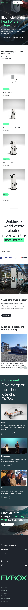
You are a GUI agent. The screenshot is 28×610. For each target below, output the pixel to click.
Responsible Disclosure (6, 595)
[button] (25, 367)
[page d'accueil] (5, 2)
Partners (4, 549)
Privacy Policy (4, 585)
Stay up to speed (6, 465)
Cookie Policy (4, 587)
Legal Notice (4, 590)
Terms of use (4, 593)
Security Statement (5, 598)
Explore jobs (5, 497)
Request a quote (17, 2)
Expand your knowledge (8, 433)
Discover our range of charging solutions (12, 37)
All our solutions (14, 207)
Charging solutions (8, 545)
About (3, 554)
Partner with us (6, 315)
